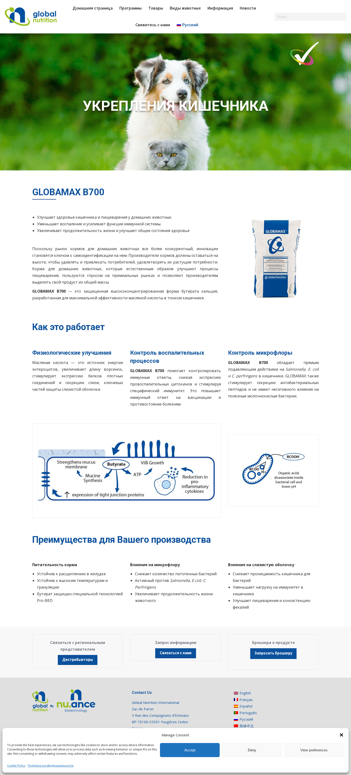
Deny (252, 750)
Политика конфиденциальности (51, 766)
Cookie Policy (16, 766)
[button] (341, 735)
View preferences (314, 750)
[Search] (341, 17)
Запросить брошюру (273, 653)
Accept (189, 750)
